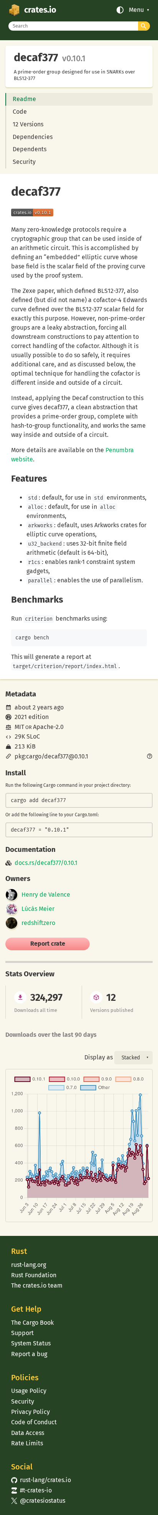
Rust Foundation (33, 1275)
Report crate (47, 943)
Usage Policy (28, 1390)
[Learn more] (149, 757)
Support (22, 1333)
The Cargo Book (32, 1322)
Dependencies (33, 137)
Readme (24, 99)
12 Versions (28, 124)
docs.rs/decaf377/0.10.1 (46, 863)
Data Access (27, 1433)
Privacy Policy (30, 1411)
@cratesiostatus (38, 1500)
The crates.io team (37, 1285)
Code (20, 111)
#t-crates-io (31, 1490)
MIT (19, 727)
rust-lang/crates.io (41, 1480)
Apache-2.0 (48, 727)
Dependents (29, 149)
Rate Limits (27, 1443)
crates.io (40, 10)
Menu (136, 10)
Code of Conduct (34, 1422)
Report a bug (29, 1354)
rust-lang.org (28, 1264)
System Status (31, 1343)
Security (24, 161)
